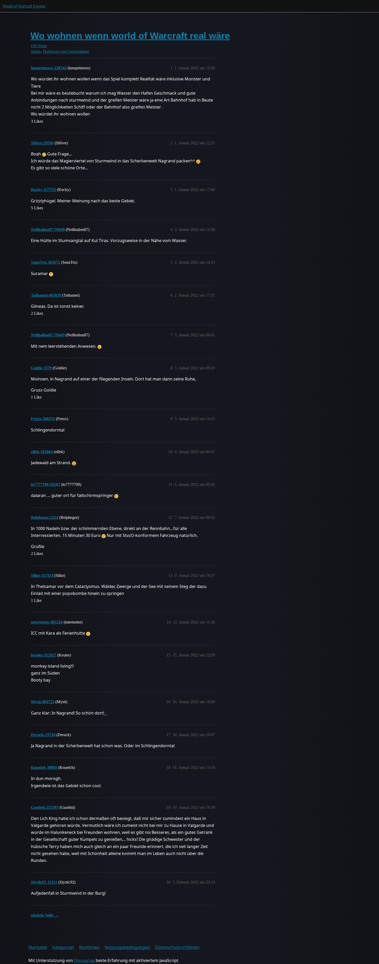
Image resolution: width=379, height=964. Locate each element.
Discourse (84, 960)
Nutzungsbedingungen (127, 947)
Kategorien (63, 947)
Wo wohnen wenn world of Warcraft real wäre (130, 35)
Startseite (37, 947)
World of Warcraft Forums (24, 6)
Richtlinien (89, 947)
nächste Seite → (45, 915)
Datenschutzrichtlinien (177, 947)
